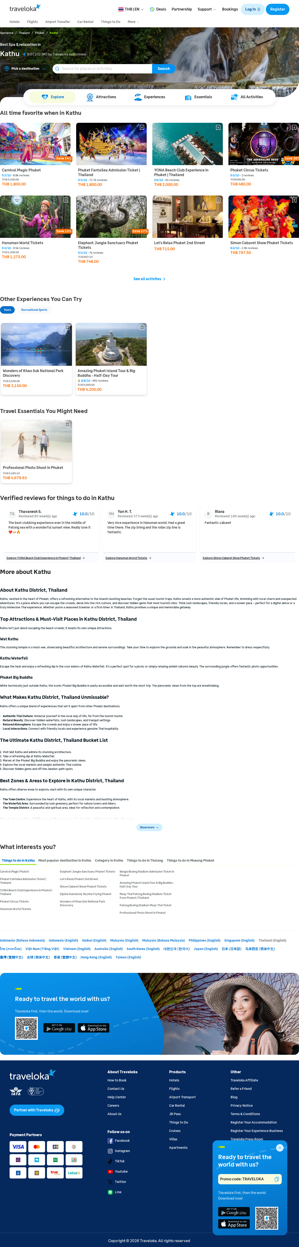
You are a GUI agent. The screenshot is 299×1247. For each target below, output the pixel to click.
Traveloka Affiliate (244, 1080)
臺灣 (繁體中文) (11, 957)
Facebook (122, 1140)
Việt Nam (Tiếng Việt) (42, 949)
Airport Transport (182, 1097)
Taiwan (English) (128, 957)
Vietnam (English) (77, 949)
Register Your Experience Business (257, 1131)
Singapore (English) (239, 940)
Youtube (121, 1171)
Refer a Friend (241, 1089)
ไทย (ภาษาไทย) (11, 949)
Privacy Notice (242, 1105)
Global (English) (94, 940)
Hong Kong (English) (96, 957)
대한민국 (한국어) (177, 949)
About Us (114, 1114)
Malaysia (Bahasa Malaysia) (163, 940)
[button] (253, 9)
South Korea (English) (143, 949)
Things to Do (178, 1122)
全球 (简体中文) (38, 957)
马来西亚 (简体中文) (260, 949)
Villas (173, 1139)
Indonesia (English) (63, 940)
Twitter (120, 1182)
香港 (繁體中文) (65, 957)
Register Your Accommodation (254, 1122)
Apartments (178, 1148)
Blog (234, 1097)
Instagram (122, 1151)
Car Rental (177, 1105)
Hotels (174, 1080)
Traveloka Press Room (247, 1139)
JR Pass (175, 1114)
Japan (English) (206, 949)
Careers (113, 1105)
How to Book (116, 1080)
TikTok (120, 1161)
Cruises (175, 1131)
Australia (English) (108, 949)
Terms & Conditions (245, 1114)
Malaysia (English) (124, 940)
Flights (174, 1089)
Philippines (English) (205, 940)
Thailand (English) (272, 940)
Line (118, 1192)
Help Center (116, 1097)
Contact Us (115, 1089)
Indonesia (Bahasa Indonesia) (22, 940)
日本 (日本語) (232, 949)
